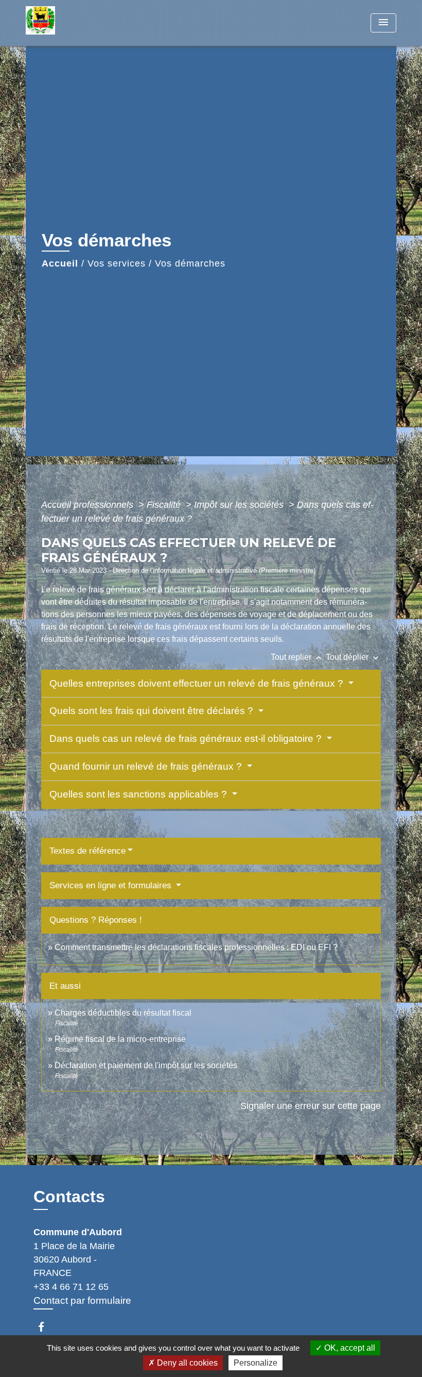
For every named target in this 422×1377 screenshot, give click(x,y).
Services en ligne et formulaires (111, 885)
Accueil (60, 263)
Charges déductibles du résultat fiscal (123, 1012)
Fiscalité (165, 505)
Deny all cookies (186, 1362)
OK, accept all (348, 1347)
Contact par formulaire (82, 1300)
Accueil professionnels (88, 505)
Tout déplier (353, 657)
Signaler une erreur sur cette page (310, 1106)
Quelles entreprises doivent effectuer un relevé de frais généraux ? (197, 683)
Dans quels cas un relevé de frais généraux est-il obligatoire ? (186, 738)
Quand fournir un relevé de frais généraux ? (146, 766)
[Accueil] (90, 23)
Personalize (255, 1362)
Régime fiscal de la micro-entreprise (120, 1039)
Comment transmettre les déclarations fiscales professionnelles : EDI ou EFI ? (196, 947)
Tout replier (297, 657)
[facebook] (46, 1327)
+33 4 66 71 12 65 (71, 1287)
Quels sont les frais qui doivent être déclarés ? (152, 710)
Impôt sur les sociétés (240, 505)
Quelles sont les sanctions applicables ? (139, 794)
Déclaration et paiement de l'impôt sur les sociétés (146, 1065)
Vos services (116, 263)
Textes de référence (87, 851)
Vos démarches (190, 263)
